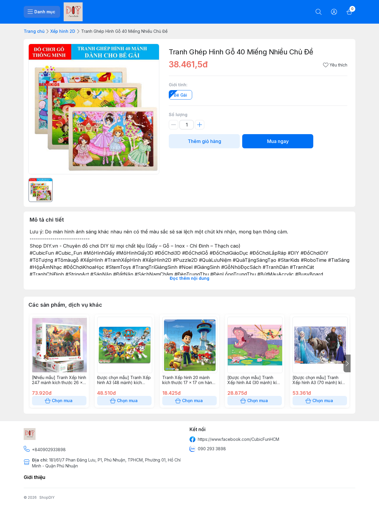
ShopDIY (46, 497)
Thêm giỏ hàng (204, 141)
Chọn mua (62, 400)
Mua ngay (278, 141)
